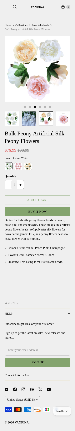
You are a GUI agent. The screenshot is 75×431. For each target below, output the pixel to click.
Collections (21, 25)
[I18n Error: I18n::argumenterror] (12, 118)
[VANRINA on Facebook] (17, 389)
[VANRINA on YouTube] (51, 389)
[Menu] (7, 7)
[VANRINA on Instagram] (26, 389)
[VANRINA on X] (42, 389)
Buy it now (37, 211)
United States (21, 399)
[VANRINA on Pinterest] (34, 389)
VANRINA (22, 422)
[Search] (14, 7)
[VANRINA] (37, 7)
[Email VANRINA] (9, 389)
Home (8, 25)
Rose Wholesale (40, 25)
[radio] (9, 166)
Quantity (10, 176)
